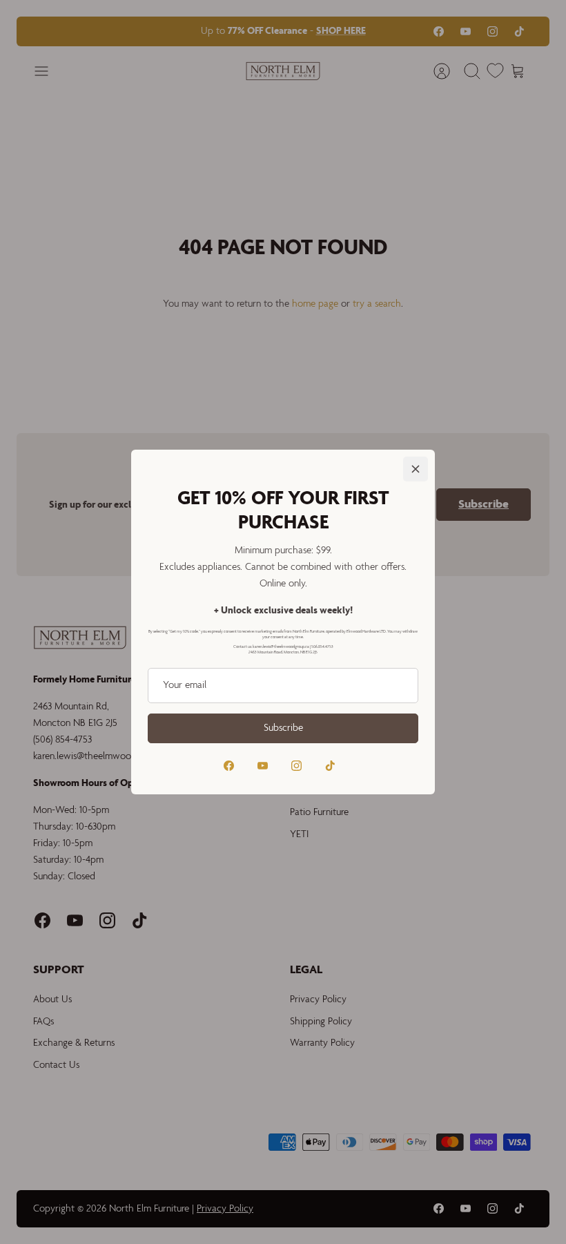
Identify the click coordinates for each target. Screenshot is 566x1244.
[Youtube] (262, 766)
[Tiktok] (330, 766)
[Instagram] (296, 766)
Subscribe (283, 728)
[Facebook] (228, 766)
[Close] (415, 469)
